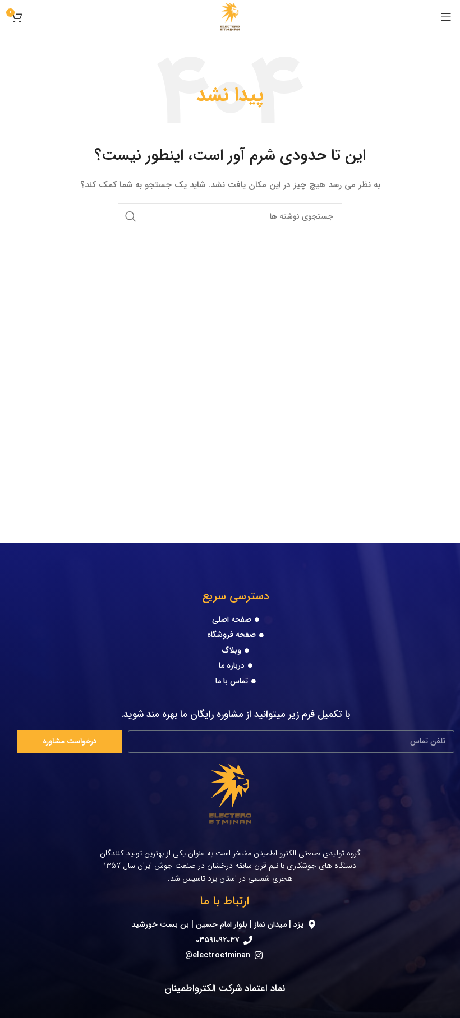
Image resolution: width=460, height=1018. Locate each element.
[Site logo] (230, 16)
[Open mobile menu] (446, 17)
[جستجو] (131, 216)
